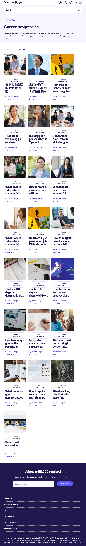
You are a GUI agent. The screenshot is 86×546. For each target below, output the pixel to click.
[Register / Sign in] (76, 2)
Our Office (8, 516)
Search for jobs (10, 504)
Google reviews (10, 522)
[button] (78, 9)
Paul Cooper (60, 403)
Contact (7, 510)
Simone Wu (12, 147)
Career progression (16, 80)
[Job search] (65, 3)
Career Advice (12, 20)
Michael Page (13, 96)
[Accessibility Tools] (60, 2)
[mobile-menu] (80, 2)
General (7, 498)
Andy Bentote (36, 147)
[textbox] (43, 10)
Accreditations (10, 528)
